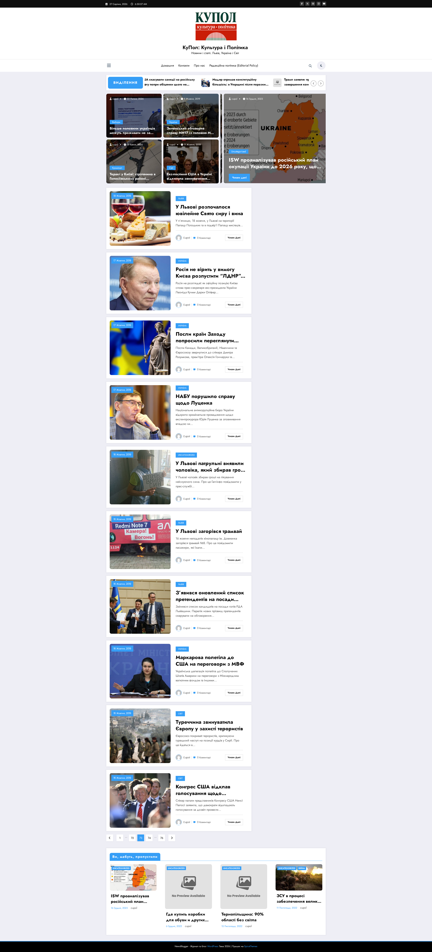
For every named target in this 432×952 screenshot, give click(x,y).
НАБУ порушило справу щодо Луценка (205, 399)
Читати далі (236, 177)
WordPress (212, 946)
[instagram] (319, 4)
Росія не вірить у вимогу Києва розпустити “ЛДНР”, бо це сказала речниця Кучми (209, 272)
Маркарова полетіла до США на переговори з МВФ (210, 660)
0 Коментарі (204, 238)
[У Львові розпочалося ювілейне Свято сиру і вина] (140, 218)
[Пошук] (310, 66)
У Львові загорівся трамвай (209, 531)
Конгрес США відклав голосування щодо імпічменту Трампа (203, 789)
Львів (181, 198)
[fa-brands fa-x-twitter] (307, 4)
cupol (115, 98)
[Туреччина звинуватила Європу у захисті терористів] (140, 736)
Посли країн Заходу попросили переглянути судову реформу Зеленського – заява (205, 337)
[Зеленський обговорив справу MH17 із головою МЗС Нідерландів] (191, 115)
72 (132, 838)
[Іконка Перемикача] (108, 65)
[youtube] (324, 4)
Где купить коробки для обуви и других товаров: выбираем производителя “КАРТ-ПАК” (188, 917)
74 (149, 838)
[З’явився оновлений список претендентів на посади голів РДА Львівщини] (140, 606)
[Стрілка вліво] (313, 83)
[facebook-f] (302, 4)
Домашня (167, 65)
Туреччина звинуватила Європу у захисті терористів (209, 725)
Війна (302, 868)
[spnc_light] (321, 65)
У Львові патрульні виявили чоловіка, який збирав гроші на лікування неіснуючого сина (211, 466)
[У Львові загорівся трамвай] (140, 542)
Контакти (184, 65)
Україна (173, 122)
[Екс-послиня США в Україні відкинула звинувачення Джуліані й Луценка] (191, 161)
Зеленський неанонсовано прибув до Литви (271, 163)
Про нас (199, 65)
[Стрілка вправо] (320, 83)
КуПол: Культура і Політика (215, 47)
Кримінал (117, 168)
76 (161, 838)
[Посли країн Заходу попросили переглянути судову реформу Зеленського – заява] (140, 348)
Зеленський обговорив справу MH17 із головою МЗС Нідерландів (191, 130)
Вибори (116, 122)
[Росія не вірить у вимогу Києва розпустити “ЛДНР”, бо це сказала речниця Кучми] (140, 283)
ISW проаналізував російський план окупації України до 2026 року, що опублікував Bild (130, 898)
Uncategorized (235, 151)
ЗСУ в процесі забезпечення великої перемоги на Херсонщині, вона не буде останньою (299, 898)
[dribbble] (313, 4)
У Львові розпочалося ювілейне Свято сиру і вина (209, 210)
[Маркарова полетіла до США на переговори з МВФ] (140, 671)
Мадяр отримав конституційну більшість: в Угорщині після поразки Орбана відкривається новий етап (198, 82)
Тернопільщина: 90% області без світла (242, 917)
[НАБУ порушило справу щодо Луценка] (140, 412)
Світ (171, 168)
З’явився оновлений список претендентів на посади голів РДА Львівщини (210, 595)
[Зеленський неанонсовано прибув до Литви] (273, 138)
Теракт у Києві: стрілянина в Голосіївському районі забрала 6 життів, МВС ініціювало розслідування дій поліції (132, 176)
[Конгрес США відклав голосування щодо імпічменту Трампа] (140, 800)
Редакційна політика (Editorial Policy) (233, 65)
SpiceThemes (250, 946)
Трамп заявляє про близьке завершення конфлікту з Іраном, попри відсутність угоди (268, 82)
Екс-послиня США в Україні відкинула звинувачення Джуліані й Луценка (189, 176)
